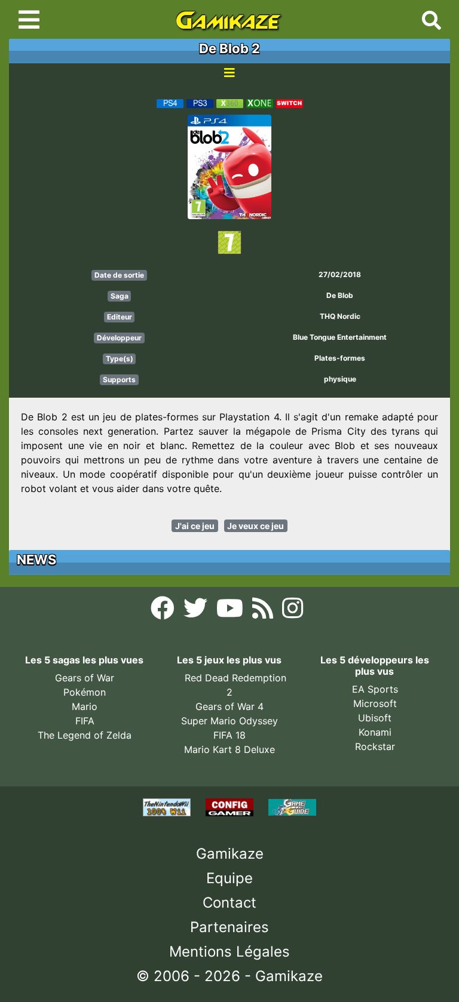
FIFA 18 (229, 735)
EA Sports (375, 689)
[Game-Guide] (292, 807)
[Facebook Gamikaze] (164, 611)
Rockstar (375, 746)
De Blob (339, 295)
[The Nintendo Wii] (168, 807)
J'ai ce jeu (195, 526)
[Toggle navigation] (29, 19)
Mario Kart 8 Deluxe (229, 749)
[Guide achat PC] (231, 807)
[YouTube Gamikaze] (231, 611)
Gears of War (84, 678)
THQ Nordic (340, 316)
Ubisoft (374, 718)
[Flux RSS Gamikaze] (264, 611)
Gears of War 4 (229, 706)
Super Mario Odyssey (229, 721)
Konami (375, 732)
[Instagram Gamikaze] (292, 611)
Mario (84, 706)
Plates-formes (339, 358)
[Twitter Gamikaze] (196, 611)
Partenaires (229, 927)
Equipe (229, 878)
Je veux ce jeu (255, 526)
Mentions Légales (229, 951)
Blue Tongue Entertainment (340, 337)
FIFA (84, 721)
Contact (229, 902)
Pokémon (84, 692)
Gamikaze (230, 853)
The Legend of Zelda (84, 735)
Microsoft (375, 703)
